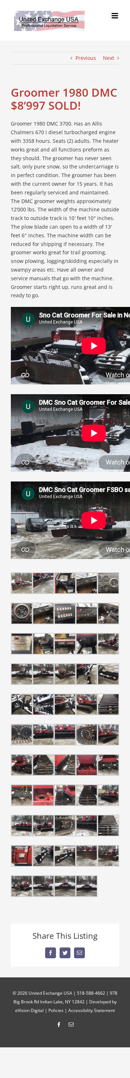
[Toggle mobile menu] (115, 15)
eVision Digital (29, 1010)
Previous (85, 57)
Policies (56, 1010)
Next (108, 57)
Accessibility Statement (91, 1010)
